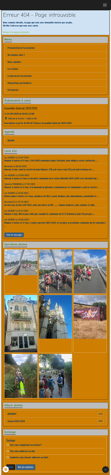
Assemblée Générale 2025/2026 (20, 108)
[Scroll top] (105, 469)
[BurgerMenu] (105, 5)
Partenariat (13, 89)
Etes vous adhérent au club (22, 451)
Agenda (11, 140)
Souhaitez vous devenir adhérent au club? (29, 457)
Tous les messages (14, 234)
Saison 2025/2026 (55, 421)
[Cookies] (6, 469)
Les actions (13, 68)
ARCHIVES (55, 413)
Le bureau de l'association (20, 75)
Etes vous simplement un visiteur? (26, 444)
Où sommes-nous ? (16, 54)
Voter (10, 467)
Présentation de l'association (21, 47)
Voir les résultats (25, 467)
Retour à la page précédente (16, 32)
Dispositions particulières (20, 82)
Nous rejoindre (14, 61)
